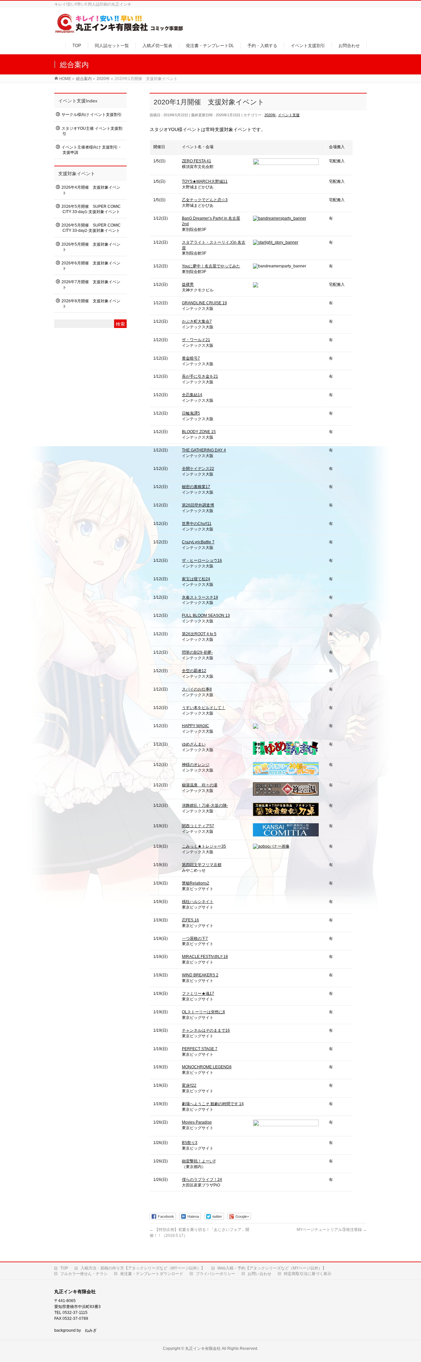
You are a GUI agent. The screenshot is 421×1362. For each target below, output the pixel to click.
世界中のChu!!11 (196, 523)
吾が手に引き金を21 (200, 376)
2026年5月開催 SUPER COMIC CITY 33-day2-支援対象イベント (91, 228)
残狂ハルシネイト (197, 901)
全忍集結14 (192, 395)
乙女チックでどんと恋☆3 (205, 200)
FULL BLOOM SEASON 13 (206, 615)
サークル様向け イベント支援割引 (92, 114)
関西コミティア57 (198, 826)
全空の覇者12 (194, 670)
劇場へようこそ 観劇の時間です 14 (213, 1104)
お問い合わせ (259, 1273)
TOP (64, 1268)
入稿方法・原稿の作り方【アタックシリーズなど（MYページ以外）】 (143, 1268)
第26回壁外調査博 (198, 505)
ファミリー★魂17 (198, 993)
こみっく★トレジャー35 (204, 846)
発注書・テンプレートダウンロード (151, 1273)
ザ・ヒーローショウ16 (202, 560)
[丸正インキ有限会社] (119, 30)
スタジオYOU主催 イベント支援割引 (92, 131)
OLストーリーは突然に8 (203, 1012)
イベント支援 (289, 115)
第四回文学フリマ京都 (201, 864)
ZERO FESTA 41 (196, 161)
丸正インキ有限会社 (203, 1348)
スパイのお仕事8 (197, 689)
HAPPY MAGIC (195, 725)
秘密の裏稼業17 (196, 486)
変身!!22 (189, 1085)
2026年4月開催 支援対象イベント (91, 190)
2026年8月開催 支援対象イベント (91, 304)
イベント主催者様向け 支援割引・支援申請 (92, 150)
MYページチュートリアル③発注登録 (332, 1229)
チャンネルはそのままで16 (206, 1030)
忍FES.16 (190, 920)
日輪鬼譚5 (191, 413)
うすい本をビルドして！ (203, 707)
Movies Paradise (197, 1122)
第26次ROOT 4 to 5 (199, 634)
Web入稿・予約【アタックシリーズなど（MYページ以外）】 (271, 1268)
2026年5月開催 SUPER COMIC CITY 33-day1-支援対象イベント (91, 209)
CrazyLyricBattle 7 (198, 542)
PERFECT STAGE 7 (199, 1049)
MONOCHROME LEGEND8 (207, 1067)
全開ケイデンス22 (198, 468)
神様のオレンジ (196, 764)
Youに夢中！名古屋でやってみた (211, 266)
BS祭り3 (189, 1142)
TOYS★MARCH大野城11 (205, 181)
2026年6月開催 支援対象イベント (91, 266)
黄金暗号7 (191, 358)
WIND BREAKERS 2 (200, 975)
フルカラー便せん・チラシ (84, 1273)
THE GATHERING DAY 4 (204, 450)
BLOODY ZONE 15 (199, 431)
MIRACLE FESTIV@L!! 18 (205, 956)
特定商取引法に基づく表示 (307, 1273)
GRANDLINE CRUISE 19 (204, 303)
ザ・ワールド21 (196, 340)
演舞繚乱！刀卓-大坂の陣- (205, 805)
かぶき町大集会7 (197, 321)
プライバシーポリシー (215, 1273)
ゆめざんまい (194, 744)
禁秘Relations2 (195, 883)
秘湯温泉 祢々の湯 (199, 785)
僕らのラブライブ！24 (202, 1179)
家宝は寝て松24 (196, 579)
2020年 (270, 115)
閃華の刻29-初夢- (197, 652)
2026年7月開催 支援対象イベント (91, 284)
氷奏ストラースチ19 (200, 597)
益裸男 (188, 284)
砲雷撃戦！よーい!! (198, 1161)
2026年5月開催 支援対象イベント (91, 247)
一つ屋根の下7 (195, 938)
